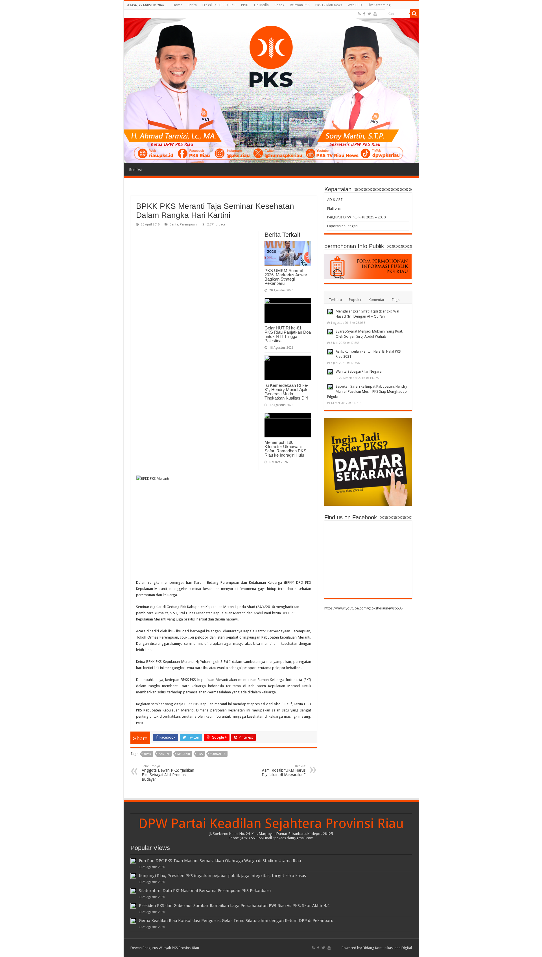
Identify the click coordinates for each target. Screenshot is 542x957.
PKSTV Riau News (328, 5)
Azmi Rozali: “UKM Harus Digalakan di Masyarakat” (283, 770)
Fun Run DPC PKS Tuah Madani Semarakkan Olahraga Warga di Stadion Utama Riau (220, 860)
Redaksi (135, 170)
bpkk (147, 754)
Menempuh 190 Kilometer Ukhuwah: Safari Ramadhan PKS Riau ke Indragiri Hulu (285, 448)
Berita (192, 5)
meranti (183, 754)
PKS (200, 754)
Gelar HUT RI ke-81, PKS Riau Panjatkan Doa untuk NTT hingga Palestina (288, 334)
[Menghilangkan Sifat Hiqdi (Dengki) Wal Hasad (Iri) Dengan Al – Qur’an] (330, 311)
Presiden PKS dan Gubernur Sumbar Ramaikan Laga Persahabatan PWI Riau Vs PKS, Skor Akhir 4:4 (234, 905)
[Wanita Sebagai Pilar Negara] (330, 372)
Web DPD (355, 5)
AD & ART (335, 200)
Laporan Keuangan (342, 226)
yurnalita (218, 754)
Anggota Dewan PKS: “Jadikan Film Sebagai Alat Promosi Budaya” (168, 773)
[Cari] (414, 13)
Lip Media (261, 5)
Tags (395, 300)
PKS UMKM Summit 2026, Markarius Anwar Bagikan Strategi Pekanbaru (286, 277)
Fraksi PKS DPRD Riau (218, 5)
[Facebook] (364, 13)
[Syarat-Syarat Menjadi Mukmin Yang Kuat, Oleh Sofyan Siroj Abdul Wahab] (330, 332)
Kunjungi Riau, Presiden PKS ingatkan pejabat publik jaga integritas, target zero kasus (222, 875)
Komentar (376, 300)
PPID (244, 5)
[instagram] (381, 14)
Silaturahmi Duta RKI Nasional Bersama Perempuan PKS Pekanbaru (205, 890)
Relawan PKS (300, 5)
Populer (355, 300)
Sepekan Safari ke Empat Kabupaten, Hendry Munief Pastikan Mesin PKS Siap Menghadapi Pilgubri (367, 391)
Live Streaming (379, 5)
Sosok (279, 5)
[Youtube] (375, 13)
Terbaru (335, 300)
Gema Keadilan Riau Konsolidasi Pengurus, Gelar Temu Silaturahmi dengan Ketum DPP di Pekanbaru (236, 920)
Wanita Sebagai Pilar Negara (359, 371)
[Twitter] (369, 13)
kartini (164, 754)
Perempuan (188, 224)
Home (177, 5)
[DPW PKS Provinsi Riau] (271, 86)
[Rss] (359, 13)
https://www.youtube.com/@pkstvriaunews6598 (363, 608)
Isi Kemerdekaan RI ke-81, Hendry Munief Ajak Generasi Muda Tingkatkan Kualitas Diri (286, 391)
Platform (334, 208)
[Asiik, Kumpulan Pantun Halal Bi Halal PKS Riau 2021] (330, 352)
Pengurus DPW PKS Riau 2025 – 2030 (356, 217)
